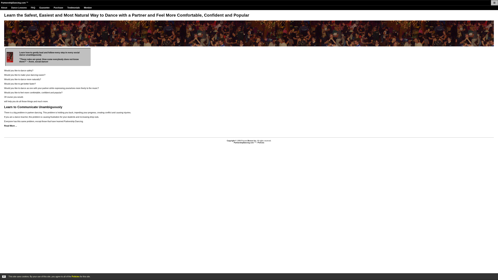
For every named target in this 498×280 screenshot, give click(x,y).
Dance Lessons (19, 8)
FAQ (33, 8)
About (4, 8)
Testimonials (73, 8)
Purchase (58, 8)
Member (88, 8)
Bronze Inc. (252, 141)
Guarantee (44, 8)
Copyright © (232, 141)
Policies (75, 276)
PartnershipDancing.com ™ (14, 3)
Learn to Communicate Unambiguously (33, 107)
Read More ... (10, 126)
